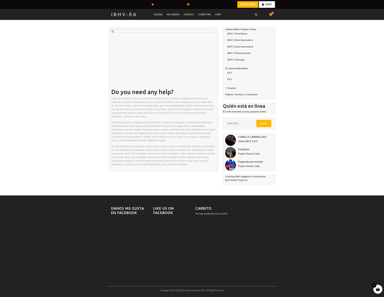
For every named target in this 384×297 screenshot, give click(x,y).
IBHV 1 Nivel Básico (237, 33)
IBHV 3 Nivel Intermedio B (240, 46)
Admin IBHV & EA (248, 141)
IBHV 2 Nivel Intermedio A (240, 40)
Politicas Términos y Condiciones (241, 94)
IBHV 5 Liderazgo (236, 59)
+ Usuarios (230, 88)
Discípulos (243, 149)
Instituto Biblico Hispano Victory (240, 29)
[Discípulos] (230, 152)
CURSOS (189, 14)
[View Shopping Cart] (270, 14)
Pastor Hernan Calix (249, 153)
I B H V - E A (123, 14)
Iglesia (158, 14)
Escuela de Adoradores (236, 68)
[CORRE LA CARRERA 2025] (230, 140)
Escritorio (247, 4)
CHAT (268, 4)
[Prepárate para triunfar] (230, 165)
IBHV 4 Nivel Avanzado (238, 53)
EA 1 (229, 72)
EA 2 (229, 79)
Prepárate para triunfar (250, 161)
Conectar (204, 14)
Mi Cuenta (173, 14)
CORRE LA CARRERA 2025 (252, 137)
